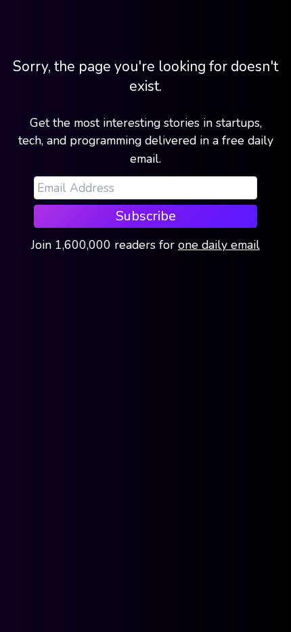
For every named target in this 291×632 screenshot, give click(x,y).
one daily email (219, 245)
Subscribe (146, 216)
